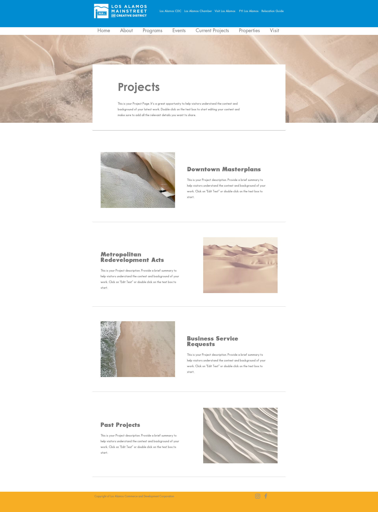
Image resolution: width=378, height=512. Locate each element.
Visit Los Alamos (225, 11)
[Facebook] (265, 496)
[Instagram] (257, 496)
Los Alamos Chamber (199, 11)
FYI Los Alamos (250, 11)
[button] (212, 30)
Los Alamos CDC (172, 11)
